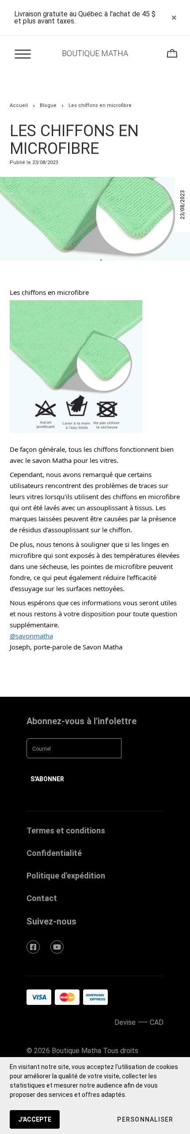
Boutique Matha (95, 53)
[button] (145, 1119)
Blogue (48, 105)
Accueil (19, 105)
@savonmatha (31, 635)
